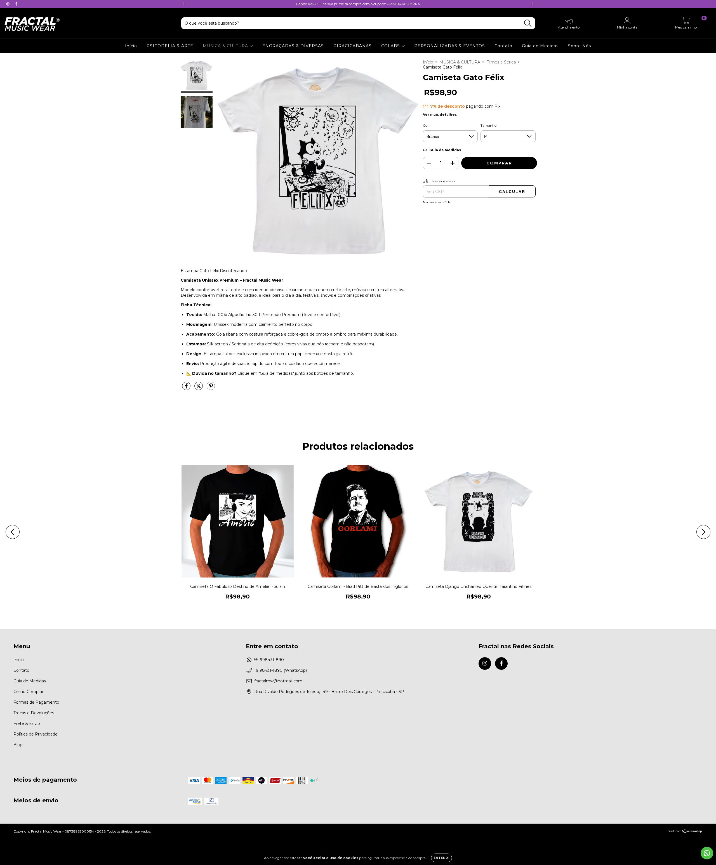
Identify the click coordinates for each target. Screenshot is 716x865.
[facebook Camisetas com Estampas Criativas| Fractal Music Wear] (16, 3)
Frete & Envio (26, 723)
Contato (503, 45)
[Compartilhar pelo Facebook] (187, 388)
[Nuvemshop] (685, 832)
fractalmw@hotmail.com (278, 680)
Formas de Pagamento (36, 702)
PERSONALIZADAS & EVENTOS (449, 45)
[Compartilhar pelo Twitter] (199, 388)
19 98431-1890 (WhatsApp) (280, 670)
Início (131, 45)
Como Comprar (28, 691)
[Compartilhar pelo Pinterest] (211, 388)
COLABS (391, 45)
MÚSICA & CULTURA (226, 45)
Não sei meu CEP (437, 202)
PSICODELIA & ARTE (170, 45)
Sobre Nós (579, 45)
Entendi (441, 858)
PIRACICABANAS (352, 45)
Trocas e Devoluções (33, 712)
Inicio (18, 659)
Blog (18, 744)
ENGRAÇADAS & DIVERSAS (293, 45)
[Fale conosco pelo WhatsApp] (707, 853)
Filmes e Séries (501, 62)
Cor (426, 125)
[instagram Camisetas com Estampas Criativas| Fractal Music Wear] (8, 3)
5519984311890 (269, 659)
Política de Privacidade (35, 734)
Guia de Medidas (540, 45)
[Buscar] (527, 23)
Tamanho (488, 125)
